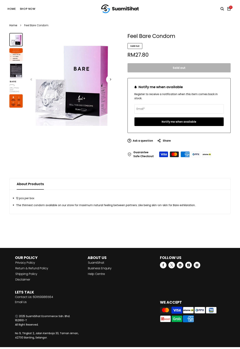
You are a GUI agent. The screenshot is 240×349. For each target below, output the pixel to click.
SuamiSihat (96, 262)
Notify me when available (179, 122)
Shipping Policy (26, 274)
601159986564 (43, 297)
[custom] (163, 265)
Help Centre (96, 274)
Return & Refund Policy (31, 268)
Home (13, 25)
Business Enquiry (100, 268)
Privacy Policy (25, 262)
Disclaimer (22, 279)
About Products (30, 184)
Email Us (21, 302)
